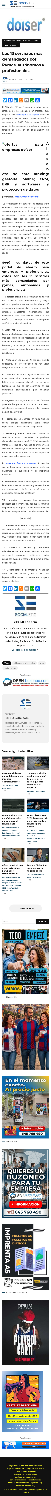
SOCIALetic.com (15, 79)
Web (37, 41)
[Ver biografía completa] (37, 650)
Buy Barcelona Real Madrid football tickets (25, 1466)
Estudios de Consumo (10, 833)
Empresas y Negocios (10, 880)
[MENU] (3, 4)
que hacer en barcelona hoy (25, 1477)
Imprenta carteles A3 (15, 1469)
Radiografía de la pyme (28, 114)
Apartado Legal (37, 1483)
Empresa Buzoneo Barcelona (25, 1474)
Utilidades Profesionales (17, 41)
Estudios (14, 830)
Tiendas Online (7, 786)
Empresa (5, 828)
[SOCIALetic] (22, 5)
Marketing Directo (38, 833)
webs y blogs (10, 668)
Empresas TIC (15, 877)
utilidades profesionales (24, 663)
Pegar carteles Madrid (35, 1469)
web (42, 663)
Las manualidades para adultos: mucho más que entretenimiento (13, 763)
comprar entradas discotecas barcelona (25, 1480)
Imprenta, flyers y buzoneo (21, 463)
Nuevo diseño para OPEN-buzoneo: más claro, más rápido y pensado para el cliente (38, 805)
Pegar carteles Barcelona (25, 1471)
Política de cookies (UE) (25, 1486)
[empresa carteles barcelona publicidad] (22, 1432)
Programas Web (8, 883)
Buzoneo (34, 830)
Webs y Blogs (11, 45)
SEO (34, 877)
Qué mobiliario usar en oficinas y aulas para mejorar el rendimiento (13, 805)
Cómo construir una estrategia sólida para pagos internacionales (13, 855)
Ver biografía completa (24, 649)
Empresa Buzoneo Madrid (18, 1483)
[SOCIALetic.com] (25, 708)
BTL (28, 830)
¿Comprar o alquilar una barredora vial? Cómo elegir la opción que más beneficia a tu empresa (38, 763)
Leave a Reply (27, 908)
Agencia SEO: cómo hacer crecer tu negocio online (38, 855)
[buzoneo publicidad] (25, 93)
